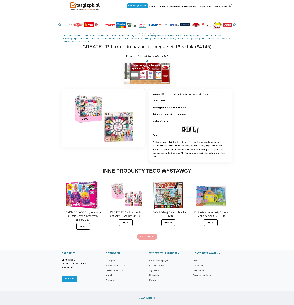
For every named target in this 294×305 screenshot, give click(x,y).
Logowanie (205, 6)
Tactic (180, 38)
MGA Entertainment (87, 38)
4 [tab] (147, 33)
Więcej (83, 226)
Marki (152, 6)
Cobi (128, 35)
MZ (142, 38)
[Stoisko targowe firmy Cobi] (217, 25)
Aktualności (189, 6)
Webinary (175, 6)
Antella (85, 35)
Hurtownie (154, 275)
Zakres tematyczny (115, 270)
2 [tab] (142, 33)
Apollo (92, 35)
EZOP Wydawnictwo (157, 35)
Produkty (163, 6)
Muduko (135, 38)
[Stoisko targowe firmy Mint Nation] (131, 25)
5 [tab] (150, 33)
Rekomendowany (179, 107)
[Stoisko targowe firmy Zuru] (228, 25)
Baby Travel (112, 35)
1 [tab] (139, 33)
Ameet (77, 35)
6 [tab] (153, 33)
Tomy (197, 38)
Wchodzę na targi (137, 6)
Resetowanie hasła (202, 275)
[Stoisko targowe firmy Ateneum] (185, 25)
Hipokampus (195, 35)
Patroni (152, 280)
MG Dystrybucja (70, 38)
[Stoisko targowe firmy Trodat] (110, 25)
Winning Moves (70, 41)
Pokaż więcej (147, 237)
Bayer (121, 35)
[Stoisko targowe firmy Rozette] (99, 25)
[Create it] (191, 130)
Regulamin (111, 280)
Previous (59, 24)
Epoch (143, 35)
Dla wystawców (156, 265)
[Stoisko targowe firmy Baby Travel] (142, 25)
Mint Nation (102, 38)
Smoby (173, 38)
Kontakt (69, 279)
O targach (110, 260)
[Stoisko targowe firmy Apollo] (174, 25)
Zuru (87, 41)
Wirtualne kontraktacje (116, 265)
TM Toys (189, 38)
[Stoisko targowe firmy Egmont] (67, 25)
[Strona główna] (85, 6)
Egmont (135, 35)
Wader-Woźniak (223, 38)
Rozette (164, 38)
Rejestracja (220, 6)
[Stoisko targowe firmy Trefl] (89, 25)
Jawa (205, 35)
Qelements (67, 35)
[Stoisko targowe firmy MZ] (196, 25)
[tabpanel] (67, 25)
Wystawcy (154, 270)
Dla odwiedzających (158, 260)
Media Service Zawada (119, 38)
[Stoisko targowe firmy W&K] (206, 25)
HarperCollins (182, 35)
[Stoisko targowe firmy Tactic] (78, 25)
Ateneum (101, 35)
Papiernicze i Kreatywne (175, 114)
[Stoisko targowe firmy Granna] (121, 25)
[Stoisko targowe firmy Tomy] (153, 25)
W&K (80, 41)
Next (234, 24)
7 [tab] (156, 33)
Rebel (156, 38)
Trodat (211, 38)
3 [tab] (145, 33)
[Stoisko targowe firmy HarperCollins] (164, 25)
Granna (171, 35)
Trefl (204, 38)
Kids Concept (216, 35)
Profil (195, 260)
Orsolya (148, 38)
